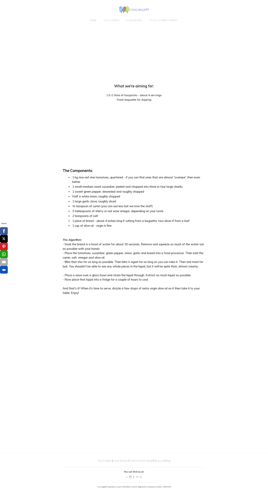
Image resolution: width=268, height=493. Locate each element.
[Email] (4, 262)
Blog (168, 460)
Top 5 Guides (111, 20)
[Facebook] (4, 231)
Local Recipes (134, 20)
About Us (159, 460)
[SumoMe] (4, 270)
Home (93, 20)
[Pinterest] (4, 246)
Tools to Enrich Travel (163, 20)
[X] (4, 239)
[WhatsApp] (4, 254)
